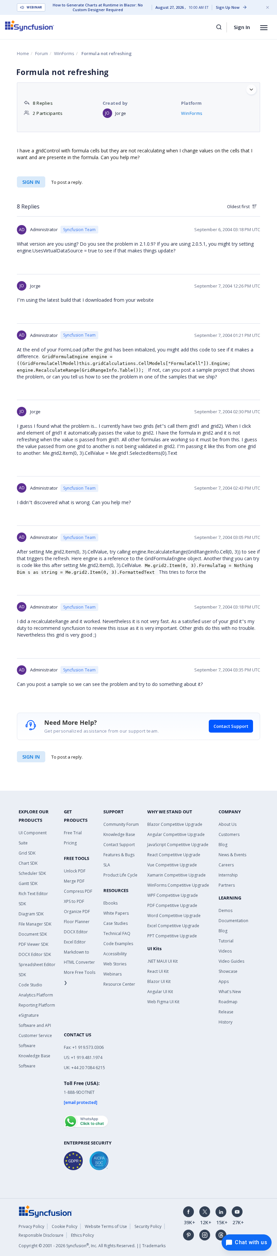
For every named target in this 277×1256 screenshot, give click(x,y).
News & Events (232, 855)
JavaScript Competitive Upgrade (177, 844)
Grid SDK (27, 853)
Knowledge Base (119, 834)
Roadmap (228, 1002)
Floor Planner (77, 922)
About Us (227, 824)
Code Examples (118, 943)
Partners (227, 885)
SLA (106, 865)
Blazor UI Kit (159, 981)
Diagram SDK (31, 914)
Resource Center (119, 984)
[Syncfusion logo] (29, 25)
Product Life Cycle (120, 875)
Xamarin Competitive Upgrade (176, 875)
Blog (223, 844)
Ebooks (110, 903)
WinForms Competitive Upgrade (178, 885)
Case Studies (115, 923)
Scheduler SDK (32, 873)
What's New (230, 991)
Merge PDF (74, 881)
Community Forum (121, 824)
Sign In (242, 27)
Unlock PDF (74, 871)
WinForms (64, 53)
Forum (41, 53)
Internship (228, 875)
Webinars (112, 974)
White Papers (116, 913)
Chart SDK (28, 863)
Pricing (70, 843)
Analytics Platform (36, 995)
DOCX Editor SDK (35, 954)
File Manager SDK (35, 924)
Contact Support (230, 726)
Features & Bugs (118, 855)
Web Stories (114, 964)
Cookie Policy (64, 1226)
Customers (229, 834)
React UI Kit (158, 971)
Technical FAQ (116, 933)
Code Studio (30, 985)
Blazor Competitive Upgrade (174, 824)
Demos (225, 910)
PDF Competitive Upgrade (172, 905)
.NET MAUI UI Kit (162, 961)
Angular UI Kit (160, 991)
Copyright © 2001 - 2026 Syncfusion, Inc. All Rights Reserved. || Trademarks (92, 1246)
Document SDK (33, 934)
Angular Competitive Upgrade (176, 834)
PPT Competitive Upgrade (172, 936)
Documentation (233, 920)
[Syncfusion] (46, 1211)
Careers (226, 865)
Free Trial (73, 833)
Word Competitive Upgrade (174, 915)
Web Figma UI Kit (163, 1002)
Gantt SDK (28, 883)
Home (23, 53)
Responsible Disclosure (41, 1235)
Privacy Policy (31, 1226)
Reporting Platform (37, 1005)
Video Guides (231, 961)
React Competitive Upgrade (173, 855)
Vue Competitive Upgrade (172, 865)
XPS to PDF (74, 901)
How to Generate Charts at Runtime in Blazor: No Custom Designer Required (98, 7)
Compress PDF (78, 891)
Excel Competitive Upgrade (173, 926)
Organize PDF (77, 911)
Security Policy (147, 1226)
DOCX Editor (76, 932)
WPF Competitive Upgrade (172, 895)
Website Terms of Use (106, 1226)
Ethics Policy (82, 1235)
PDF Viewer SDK (33, 944)
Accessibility (115, 954)
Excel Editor (75, 942)
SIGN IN (31, 757)
